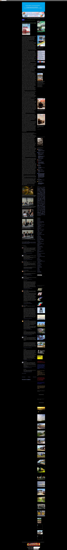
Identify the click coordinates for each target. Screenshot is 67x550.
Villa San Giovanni (39, 215)
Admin (24, 254)
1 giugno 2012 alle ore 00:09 (28, 318)
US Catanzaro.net (39, 271)
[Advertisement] (30, 375)
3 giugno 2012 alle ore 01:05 (28, 367)
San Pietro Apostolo (43, 207)
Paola (44, 202)
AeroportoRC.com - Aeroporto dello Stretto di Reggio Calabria (41, 157)
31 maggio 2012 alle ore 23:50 (28, 303)
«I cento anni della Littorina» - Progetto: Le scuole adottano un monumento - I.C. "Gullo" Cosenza (41, 163)
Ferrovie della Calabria (39, 238)
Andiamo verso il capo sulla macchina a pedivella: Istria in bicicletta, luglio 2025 (41, 154)
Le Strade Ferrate (39, 249)
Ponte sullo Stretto (39, 203)
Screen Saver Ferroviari (39, 260)
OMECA (41, 202)
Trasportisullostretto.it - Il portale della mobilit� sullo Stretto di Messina (41, 183)
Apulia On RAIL (38, 220)
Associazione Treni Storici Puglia (40, 222)
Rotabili (44, 206)
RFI (37, 206)
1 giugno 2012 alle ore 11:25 (28, 329)
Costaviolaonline (39, 228)
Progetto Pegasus (39, 204)
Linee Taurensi (43, 198)
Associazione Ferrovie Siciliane (40, 221)
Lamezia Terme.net (39, 248)
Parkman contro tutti (39, 255)
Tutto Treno (38, 270)
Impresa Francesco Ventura (42, 196)
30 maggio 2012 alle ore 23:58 (28, 259)
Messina (40, 201)
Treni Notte (43, 212)
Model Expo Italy (43, 201)
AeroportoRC (38, 218)
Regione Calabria (39, 259)
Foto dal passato (43, 193)
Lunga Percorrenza (24, 242)
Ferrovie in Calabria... (26, 379)
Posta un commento (24, 373)
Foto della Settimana (40, 194)
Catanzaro (38, 188)
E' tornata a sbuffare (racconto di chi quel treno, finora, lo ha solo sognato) (41, 171)
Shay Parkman (25, 270)
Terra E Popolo (39, 179)
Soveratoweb (38, 262)
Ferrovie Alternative (40, 181)
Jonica (44, 197)
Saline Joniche (39, 207)
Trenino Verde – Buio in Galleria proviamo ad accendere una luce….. (41, 177)
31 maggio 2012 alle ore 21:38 (28, 288)
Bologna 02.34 (39, 165)
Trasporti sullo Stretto (39, 266)
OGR (40, 202)
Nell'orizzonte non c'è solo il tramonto (41, 253)
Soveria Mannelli (43, 209)
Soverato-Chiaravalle (39, 209)
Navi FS (38, 252)
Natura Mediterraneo (39, 251)
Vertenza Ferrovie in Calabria (25, 243)
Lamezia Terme (39, 198)
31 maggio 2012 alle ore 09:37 (28, 268)
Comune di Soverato (39, 227)
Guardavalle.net (39, 244)
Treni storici (38, 213)
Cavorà (39, 190)
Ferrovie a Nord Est (39, 237)
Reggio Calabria (40, 205)
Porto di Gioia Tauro (43, 203)
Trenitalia (42, 213)
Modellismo (38, 202)
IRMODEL (38, 245)
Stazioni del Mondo (39, 263)
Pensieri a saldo (39, 160)
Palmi (43, 202)
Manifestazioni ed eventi (30, 242)
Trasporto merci (39, 211)
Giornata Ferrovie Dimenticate (40, 195)
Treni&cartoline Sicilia (39, 267)
